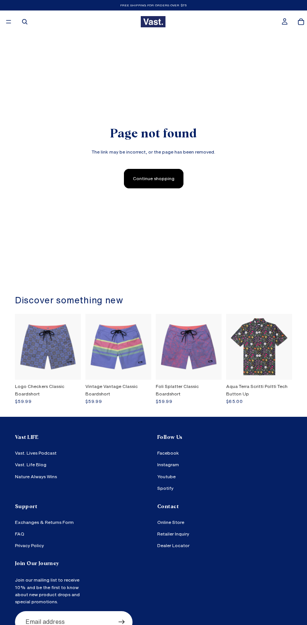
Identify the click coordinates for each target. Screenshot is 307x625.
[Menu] (8, 21)
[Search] (24, 21)
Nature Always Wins (36, 476)
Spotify (165, 488)
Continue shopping (153, 178)
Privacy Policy (29, 545)
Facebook (168, 453)
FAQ (19, 534)
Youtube (166, 476)
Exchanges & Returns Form (44, 522)
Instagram (168, 464)
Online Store (170, 522)
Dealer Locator (173, 545)
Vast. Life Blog (30, 464)
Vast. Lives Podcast (36, 453)
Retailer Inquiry (173, 534)
